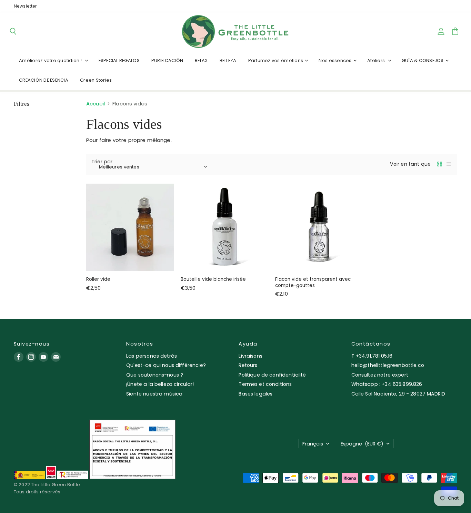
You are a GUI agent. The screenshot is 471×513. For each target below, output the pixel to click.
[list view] (448, 164)
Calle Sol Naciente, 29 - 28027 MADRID (398, 393)
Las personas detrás (151, 355)
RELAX (201, 60)
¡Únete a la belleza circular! (160, 384)
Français (312, 443)
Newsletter (25, 6)
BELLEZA (228, 60)
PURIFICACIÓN (167, 60)
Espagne (362, 443)
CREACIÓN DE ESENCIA (43, 80)
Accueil (95, 103)
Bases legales (255, 393)
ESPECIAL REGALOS (119, 60)
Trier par (101, 161)
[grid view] (439, 164)
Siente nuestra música (154, 393)
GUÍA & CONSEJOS (423, 60)
